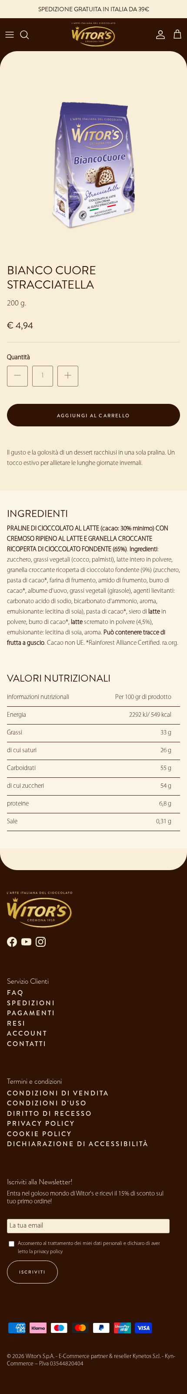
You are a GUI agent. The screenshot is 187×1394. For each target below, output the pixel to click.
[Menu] (9, 34)
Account (27, 1033)
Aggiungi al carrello (93, 415)
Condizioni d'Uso (47, 1103)
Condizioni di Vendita (58, 1093)
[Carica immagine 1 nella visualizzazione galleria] (93, 166)
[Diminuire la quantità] (17, 376)
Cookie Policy (39, 1134)
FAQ (15, 993)
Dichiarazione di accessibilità (78, 1144)
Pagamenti (31, 1013)
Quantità (18, 357)
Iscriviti (32, 1272)
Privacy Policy (41, 1123)
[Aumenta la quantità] (67, 376)
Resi (16, 1023)
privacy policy (48, 1251)
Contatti (27, 1044)
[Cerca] (28, 34)
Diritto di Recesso (49, 1113)
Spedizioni (31, 1003)
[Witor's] (93, 35)
